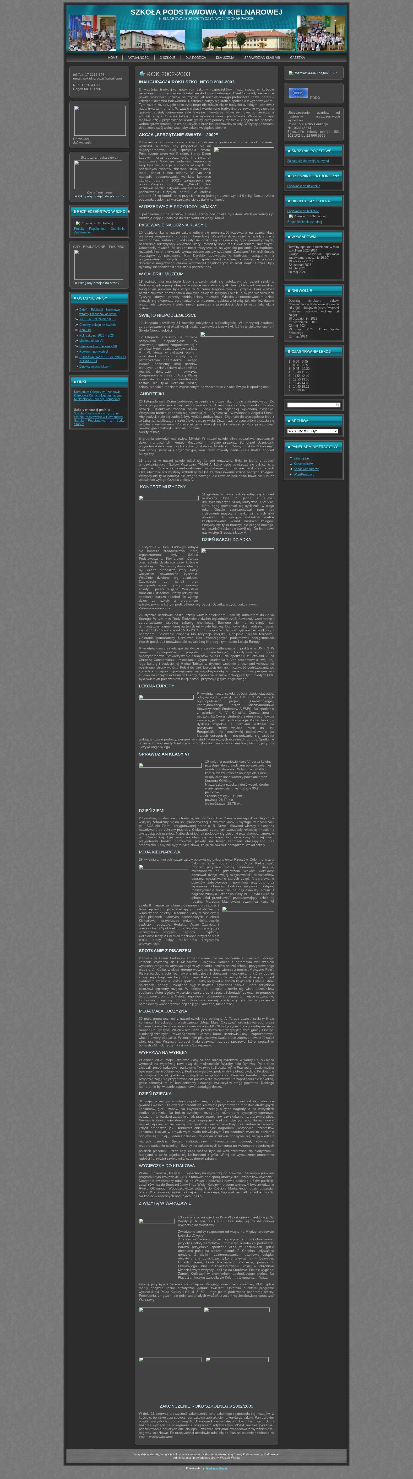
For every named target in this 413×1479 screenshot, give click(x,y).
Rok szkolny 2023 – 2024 (96, 335)
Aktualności (139, 57)
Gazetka (297, 57)
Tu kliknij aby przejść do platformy (98, 196)
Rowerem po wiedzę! (93, 351)
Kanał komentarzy (306, 469)
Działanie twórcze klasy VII (98, 346)
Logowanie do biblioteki (303, 211)
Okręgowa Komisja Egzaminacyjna (98, 395)
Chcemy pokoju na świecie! (98, 325)
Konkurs (85, 330)
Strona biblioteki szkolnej (304, 222)
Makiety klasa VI (91, 341)
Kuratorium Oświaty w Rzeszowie (97, 392)
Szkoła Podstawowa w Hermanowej (98, 417)
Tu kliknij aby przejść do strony (96, 283)
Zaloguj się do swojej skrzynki (308, 161)
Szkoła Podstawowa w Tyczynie (96, 413)
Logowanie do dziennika (303, 186)
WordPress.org (304, 474)
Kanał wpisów (303, 464)
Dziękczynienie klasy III (96, 366)
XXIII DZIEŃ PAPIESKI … (97, 319)
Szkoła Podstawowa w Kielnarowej (206, 12)
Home (113, 57)
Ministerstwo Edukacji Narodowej (97, 399)
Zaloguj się (301, 458)
